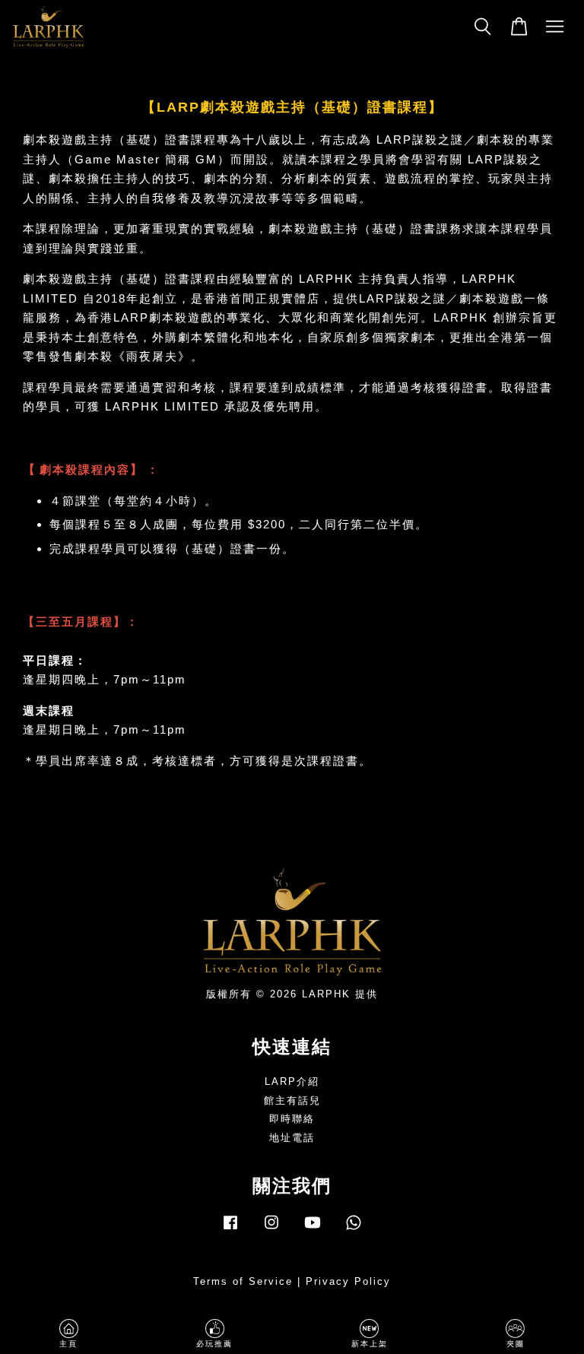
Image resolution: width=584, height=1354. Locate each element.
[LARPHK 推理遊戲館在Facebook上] (230, 1229)
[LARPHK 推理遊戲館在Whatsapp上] (353, 1229)
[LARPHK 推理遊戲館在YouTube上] (312, 1229)
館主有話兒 (292, 1100)
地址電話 (292, 1137)
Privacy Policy (348, 1281)
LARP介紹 (292, 1081)
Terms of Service (243, 1281)
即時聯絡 (292, 1118)
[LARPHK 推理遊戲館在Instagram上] (271, 1229)
